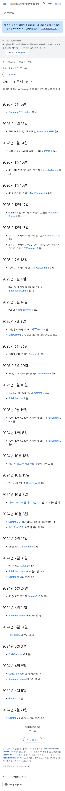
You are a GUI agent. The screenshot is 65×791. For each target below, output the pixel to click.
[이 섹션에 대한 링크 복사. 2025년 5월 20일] (31, 366)
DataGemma (26, 546)
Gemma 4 (47, 150)
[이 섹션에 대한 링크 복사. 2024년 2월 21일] (30, 710)
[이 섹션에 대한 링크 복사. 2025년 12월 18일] (32, 228)
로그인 (58, 3)
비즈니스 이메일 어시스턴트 (23, 502)
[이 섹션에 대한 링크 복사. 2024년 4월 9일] (29, 666)
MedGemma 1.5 (38, 193)
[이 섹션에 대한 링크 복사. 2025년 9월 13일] (31, 260)
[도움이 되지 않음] (25, 68)
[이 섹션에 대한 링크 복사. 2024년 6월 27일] (31, 589)
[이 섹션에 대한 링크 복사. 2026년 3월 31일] (31, 143)
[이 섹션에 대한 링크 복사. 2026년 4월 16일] (31, 124)
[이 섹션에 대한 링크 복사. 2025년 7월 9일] (29, 322)
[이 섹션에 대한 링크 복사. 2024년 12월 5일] (31, 433)
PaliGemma (14, 635)
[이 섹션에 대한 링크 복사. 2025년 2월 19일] (30, 410)
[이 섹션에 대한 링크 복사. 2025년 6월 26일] (31, 347)
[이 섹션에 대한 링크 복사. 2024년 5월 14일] (31, 627)
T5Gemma (39, 329)
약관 (4, 777)
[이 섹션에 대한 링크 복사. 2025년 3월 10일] (31, 385)
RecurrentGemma (17, 615)
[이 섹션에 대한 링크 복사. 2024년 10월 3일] (31, 514)
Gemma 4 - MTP (45, 131)
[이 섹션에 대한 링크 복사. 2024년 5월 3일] (29, 647)
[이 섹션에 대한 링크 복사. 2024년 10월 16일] (32, 456)
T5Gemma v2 (31, 248)
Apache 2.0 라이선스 (11, 755)
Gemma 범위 (15, 576)
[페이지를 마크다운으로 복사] (27, 81)
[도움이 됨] (21, 68)
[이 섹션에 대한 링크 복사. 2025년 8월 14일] (31, 302)
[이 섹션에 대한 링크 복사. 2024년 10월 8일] (31, 495)
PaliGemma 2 (54, 440)
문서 (29, 62)
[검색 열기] (44, 3)
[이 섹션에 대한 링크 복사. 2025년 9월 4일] (29, 279)
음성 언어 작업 (16, 527)
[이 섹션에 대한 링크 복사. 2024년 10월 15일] (32, 475)
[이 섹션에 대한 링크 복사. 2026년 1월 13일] (30, 186)
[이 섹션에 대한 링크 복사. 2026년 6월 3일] (29, 104)
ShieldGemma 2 (16, 398)
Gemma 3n (34, 354)
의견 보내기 (11, 74)
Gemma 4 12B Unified (19, 112)
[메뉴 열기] (5, 3)
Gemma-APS (33, 483)
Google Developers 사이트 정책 (16, 758)
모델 (21, 62)
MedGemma (14, 334)
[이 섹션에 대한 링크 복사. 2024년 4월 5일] (29, 691)
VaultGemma (42, 267)
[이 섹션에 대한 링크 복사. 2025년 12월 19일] (32, 205)
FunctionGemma (51, 235)
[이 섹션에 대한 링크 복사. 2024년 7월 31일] (31, 558)
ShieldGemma (15, 571)
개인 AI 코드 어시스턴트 (21, 463)
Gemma (8, 13)
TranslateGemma (49, 170)
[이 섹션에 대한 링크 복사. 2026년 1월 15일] (30, 163)
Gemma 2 (25, 566)
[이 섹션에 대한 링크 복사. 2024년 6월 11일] (30, 608)
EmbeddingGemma (18, 290)
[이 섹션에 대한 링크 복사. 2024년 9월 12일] (31, 539)
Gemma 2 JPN (16, 521)
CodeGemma (15, 654)
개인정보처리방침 (18, 777)
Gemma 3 (28, 310)
